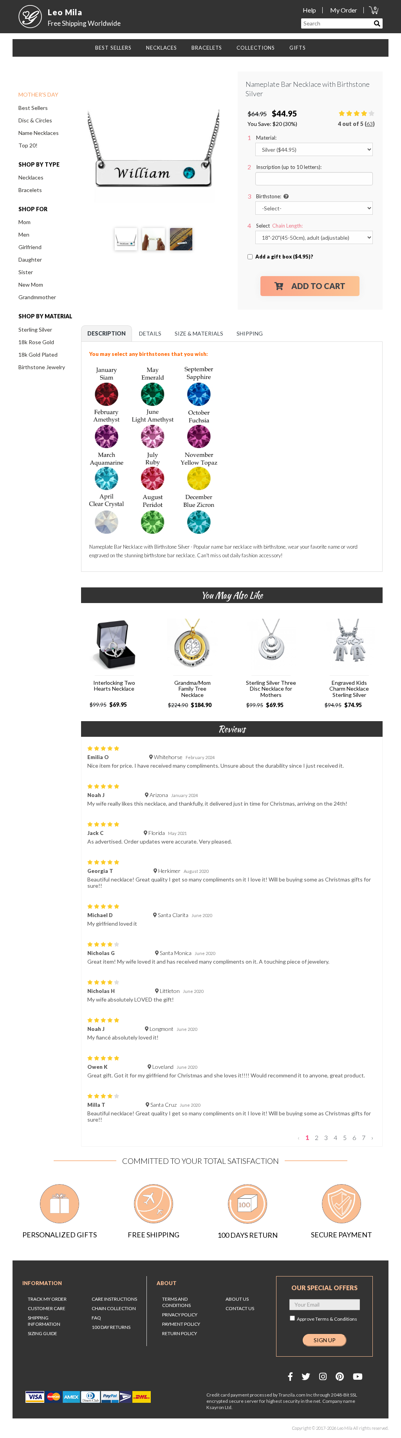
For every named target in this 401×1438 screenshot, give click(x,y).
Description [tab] (106, 333)
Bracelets (30, 190)
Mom (24, 222)
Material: (266, 138)
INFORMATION (42, 1283)
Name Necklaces (38, 132)
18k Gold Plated (38, 354)
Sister (25, 272)
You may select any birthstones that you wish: (149, 354)
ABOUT (167, 1283)
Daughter (30, 259)
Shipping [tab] (250, 333)
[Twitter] (306, 1376)
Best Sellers (33, 107)
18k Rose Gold (36, 342)
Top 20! (28, 145)
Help (309, 10)
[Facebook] (290, 1376)
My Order (343, 10)
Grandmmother (37, 297)
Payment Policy (181, 1324)
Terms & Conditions (336, 1319)
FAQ (96, 1318)
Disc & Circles (35, 120)
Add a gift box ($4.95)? (284, 256)
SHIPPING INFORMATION (44, 1321)
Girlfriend (30, 247)
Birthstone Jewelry (41, 367)
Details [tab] (150, 333)
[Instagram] (323, 1376)
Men (23, 234)
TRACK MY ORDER (47, 1299)
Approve (327, 1319)
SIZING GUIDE (42, 1333)
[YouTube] (358, 1376)
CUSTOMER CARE (46, 1308)
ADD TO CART (318, 286)
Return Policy (179, 1333)
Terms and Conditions (176, 1302)
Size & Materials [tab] (199, 333)
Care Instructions (114, 1299)
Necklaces (30, 177)
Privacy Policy (179, 1315)
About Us (237, 1299)
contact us (240, 1308)
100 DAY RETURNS (111, 1327)
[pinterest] (340, 1376)
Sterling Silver (35, 329)
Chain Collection (114, 1308)
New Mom (30, 284)
